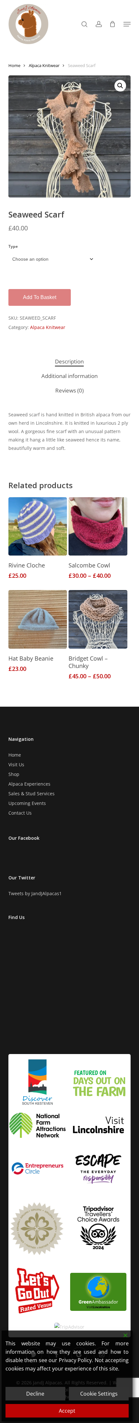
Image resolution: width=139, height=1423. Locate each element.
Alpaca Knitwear (44, 65)
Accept (67, 1410)
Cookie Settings (99, 1393)
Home (14, 65)
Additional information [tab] (69, 376)
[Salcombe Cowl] (98, 526)
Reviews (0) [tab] (69, 390)
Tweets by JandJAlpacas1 (35, 893)
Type (13, 246)
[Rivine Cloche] (37, 526)
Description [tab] (69, 361)
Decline (35, 1393)
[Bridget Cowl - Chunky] (98, 619)
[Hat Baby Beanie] (37, 619)
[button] (127, 24)
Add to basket (39, 297)
